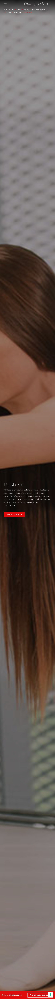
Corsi (9, 12)
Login (35, 4)
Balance (17, 12)
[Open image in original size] (27, 4)
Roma (26, 9)
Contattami (43, 3)
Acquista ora (39, 3)
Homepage (9, 9)
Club (19, 9)
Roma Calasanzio (40, 9)
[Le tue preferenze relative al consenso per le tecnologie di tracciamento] (50, 994)
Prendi (40, 995)
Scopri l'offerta (14, 514)
